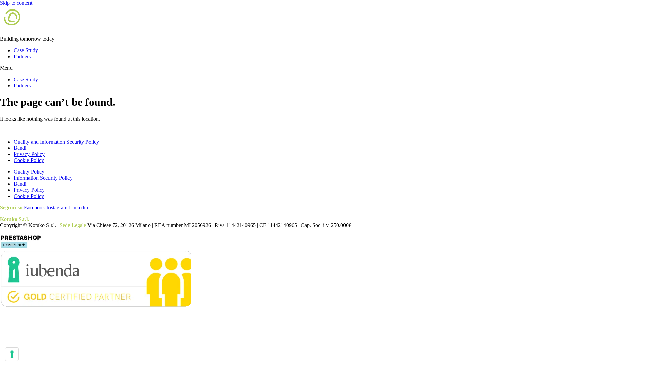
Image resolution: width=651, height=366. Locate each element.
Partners (22, 56)
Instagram (56, 207)
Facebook (34, 207)
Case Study (26, 50)
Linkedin (78, 207)
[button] (325, 68)
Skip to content (16, 3)
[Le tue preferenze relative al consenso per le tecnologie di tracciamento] (11, 354)
